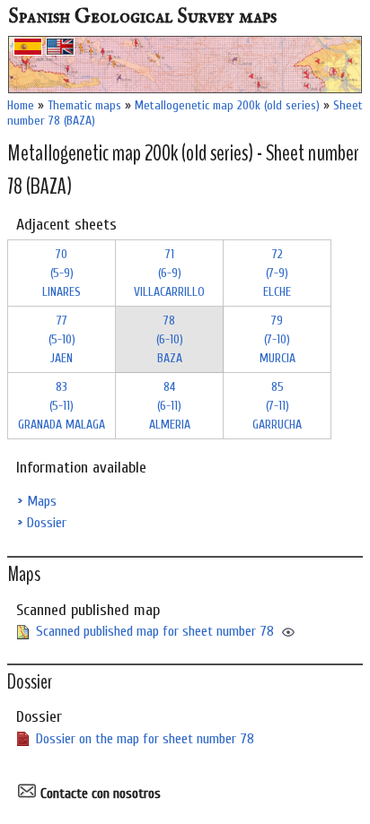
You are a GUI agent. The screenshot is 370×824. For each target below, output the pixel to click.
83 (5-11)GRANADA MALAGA (61, 405)
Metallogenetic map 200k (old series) (227, 105)
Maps (42, 501)
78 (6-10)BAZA (169, 339)
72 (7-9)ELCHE (277, 273)
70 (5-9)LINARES (61, 273)
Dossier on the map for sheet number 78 (145, 739)
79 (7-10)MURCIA (277, 339)
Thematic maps (84, 105)
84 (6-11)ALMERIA (169, 405)
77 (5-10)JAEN (61, 339)
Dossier (46, 523)
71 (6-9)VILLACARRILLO (169, 273)
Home (20, 105)
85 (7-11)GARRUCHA (277, 405)
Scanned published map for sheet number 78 (155, 631)
